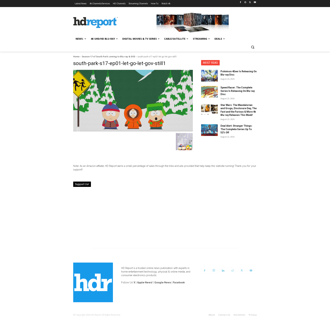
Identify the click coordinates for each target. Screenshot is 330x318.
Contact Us (224, 314)
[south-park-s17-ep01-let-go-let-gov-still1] (133, 100)
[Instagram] (245, 2)
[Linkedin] (223, 270)
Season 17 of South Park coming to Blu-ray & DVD (108, 56)
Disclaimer (239, 314)
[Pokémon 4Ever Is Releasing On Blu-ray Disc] (209, 76)
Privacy (253, 314)
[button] (253, 47)
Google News (162, 282)
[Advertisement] (165, 215)
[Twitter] (250, 2)
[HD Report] (95, 22)
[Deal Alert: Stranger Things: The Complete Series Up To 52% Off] (209, 130)
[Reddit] (232, 270)
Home (76, 56)
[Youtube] (255, 2)
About (211, 314)
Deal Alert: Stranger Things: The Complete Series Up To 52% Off (236, 129)
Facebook (179, 282)
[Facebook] (241, 2)
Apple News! (144, 282)
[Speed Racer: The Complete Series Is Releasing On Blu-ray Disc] (209, 92)
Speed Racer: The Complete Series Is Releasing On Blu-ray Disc (238, 91)
